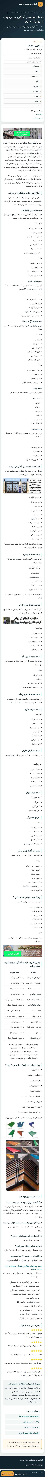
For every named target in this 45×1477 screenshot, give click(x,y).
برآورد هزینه (39, 114)
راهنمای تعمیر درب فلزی (32, 1427)
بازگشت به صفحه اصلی (34, 1465)
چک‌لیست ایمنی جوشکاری (31, 1422)
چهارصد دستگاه (34, 91)
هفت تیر (36, 96)
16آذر (37, 81)
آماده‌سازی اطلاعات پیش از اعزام (29, 1433)
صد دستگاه (36, 66)
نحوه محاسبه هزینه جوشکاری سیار (29, 1416)
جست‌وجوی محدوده (36, 53)
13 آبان (37, 71)
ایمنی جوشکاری (38, 118)
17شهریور (36, 86)
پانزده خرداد (35, 76)
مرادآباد (37, 101)
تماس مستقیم (7, 1473)
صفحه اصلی (40, 12)
